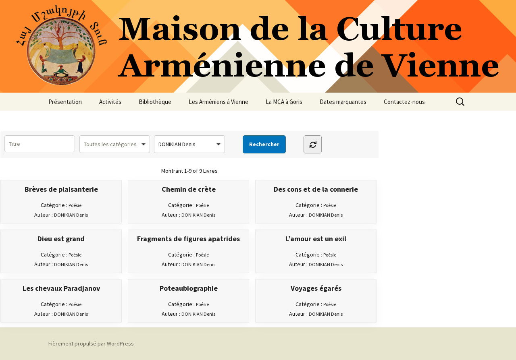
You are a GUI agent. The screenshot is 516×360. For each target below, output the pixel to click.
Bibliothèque (155, 102)
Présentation (65, 102)
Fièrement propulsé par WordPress (91, 343)
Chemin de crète (189, 189)
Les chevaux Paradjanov (61, 288)
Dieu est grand (61, 238)
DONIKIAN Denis (71, 215)
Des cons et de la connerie (316, 189)
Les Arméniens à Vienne (218, 102)
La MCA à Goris (284, 102)
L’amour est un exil (315, 238)
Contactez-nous (404, 102)
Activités (110, 102)
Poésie (75, 205)
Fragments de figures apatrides (188, 238)
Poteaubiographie (189, 288)
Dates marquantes (343, 102)
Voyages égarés (316, 288)
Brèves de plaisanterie (61, 189)
